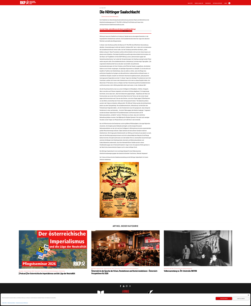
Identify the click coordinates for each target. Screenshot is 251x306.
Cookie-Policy (4, 302)
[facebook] (120, 285)
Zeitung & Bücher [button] (217, 3)
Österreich (37, 271)
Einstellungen (241, 298)
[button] (248, 295)
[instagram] (127, 285)
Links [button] (225, 3)
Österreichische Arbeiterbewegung (109, 16)
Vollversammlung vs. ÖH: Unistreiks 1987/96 (180, 271)
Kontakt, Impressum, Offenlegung (22, 302)
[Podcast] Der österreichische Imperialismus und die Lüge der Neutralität (47, 273)
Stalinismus (62, 271)
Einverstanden (224, 298)
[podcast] (130, 285)
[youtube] (123, 285)
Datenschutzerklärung (11, 302)
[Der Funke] (28, 4)
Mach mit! (190, 3)
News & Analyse (199, 3)
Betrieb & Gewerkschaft (97, 268)
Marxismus (208, 3)
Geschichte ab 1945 (29, 271)
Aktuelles (21, 271)
